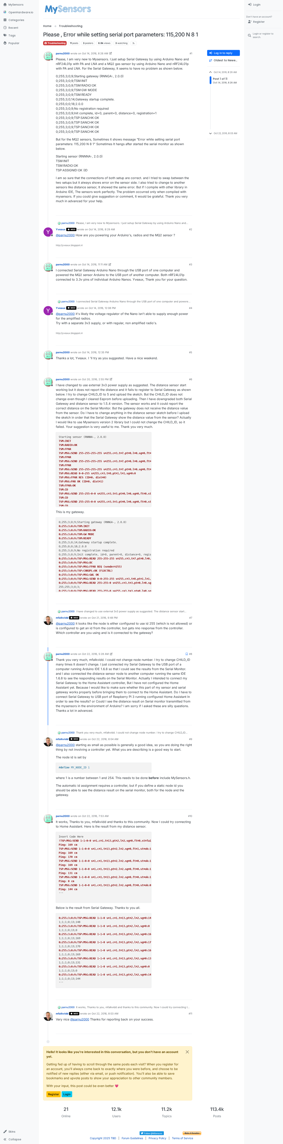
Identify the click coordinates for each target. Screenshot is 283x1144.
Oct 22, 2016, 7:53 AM (95, 816)
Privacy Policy (157, 1138)
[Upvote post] (174, 211)
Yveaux (60, 229)
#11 (190, 1013)
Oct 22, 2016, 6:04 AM (105, 739)
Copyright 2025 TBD (103, 1138)
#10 (190, 816)
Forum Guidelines (132, 1138)
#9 (190, 739)
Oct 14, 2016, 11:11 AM (94, 264)
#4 (190, 308)
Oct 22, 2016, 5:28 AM (95, 653)
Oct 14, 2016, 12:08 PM (102, 308)
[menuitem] (263, 5)
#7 (190, 617)
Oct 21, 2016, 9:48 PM (105, 617)
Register (53, 1094)
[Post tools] (188, 211)
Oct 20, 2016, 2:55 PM (95, 379)
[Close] (187, 1051)
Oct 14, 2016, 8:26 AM (95, 53)
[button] (19, 1132)
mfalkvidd (62, 617)
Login (66, 1094)
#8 (190, 653)
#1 (191, 53)
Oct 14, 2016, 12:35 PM (95, 352)
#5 (190, 352)
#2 (190, 229)
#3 (190, 264)
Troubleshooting (56, 43)
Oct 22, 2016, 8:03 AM (105, 1013)
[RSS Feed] (133, 43)
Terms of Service (182, 1138)
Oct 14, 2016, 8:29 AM (102, 229)
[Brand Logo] (68, 9)
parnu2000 (63, 53)
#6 (190, 379)
